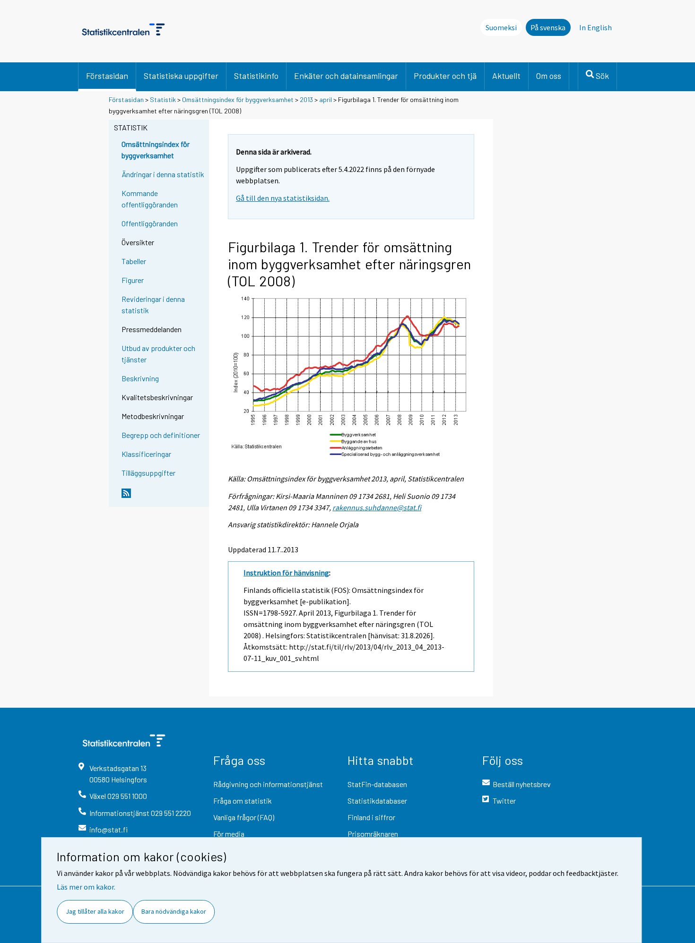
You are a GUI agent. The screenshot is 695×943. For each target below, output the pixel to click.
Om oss (548, 75)
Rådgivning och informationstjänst (268, 784)
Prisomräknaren (373, 833)
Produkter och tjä (445, 75)
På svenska (547, 27)
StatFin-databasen (377, 784)
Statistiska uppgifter (181, 75)
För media (228, 833)
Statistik (163, 99)
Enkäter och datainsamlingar (346, 75)
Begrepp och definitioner (161, 434)
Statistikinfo (256, 75)
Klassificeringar (146, 453)
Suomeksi (501, 27)
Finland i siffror (371, 817)
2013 (306, 99)
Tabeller (134, 261)
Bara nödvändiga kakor (173, 911)
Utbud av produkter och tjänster (158, 353)
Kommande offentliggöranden (150, 199)
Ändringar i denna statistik (163, 174)
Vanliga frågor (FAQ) (243, 817)
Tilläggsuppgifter (148, 472)
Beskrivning (140, 378)
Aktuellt (506, 75)
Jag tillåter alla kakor (95, 911)
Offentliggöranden (150, 223)
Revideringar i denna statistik (153, 304)
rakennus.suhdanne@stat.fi (376, 507)
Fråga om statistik (242, 800)
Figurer (133, 279)
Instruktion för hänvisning (286, 572)
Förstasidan (107, 75)
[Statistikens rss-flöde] (163, 497)
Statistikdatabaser (377, 800)
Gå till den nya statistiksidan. (283, 198)
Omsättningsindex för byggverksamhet (238, 99)
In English (595, 27)
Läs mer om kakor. (86, 887)
